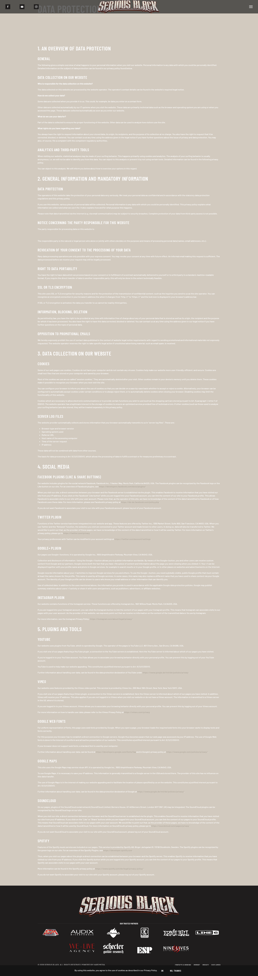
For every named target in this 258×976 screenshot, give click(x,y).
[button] (251, 6)
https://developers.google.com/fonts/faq (116, 752)
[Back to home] (129, 6)
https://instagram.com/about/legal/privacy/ (111, 619)
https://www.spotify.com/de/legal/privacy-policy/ (119, 868)
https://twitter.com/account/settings (132, 539)
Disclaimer (215, 965)
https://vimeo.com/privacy (137, 712)
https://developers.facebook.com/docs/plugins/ (122, 486)
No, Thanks (175, 970)
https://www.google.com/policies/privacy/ (187, 752)
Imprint (197, 965)
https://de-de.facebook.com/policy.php (140, 502)
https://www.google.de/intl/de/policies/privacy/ (160, 791)
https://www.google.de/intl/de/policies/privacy (165, 672)
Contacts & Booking (183, 965)
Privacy (206, 965)
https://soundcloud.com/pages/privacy (170, 826)
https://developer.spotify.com (117, 850)
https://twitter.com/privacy (76, 533)
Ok (162, 970)
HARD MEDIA (99, 964)
